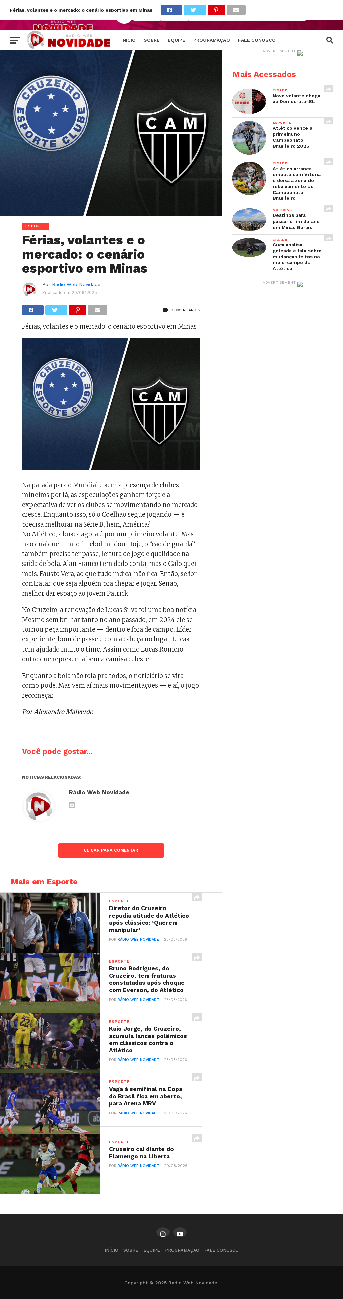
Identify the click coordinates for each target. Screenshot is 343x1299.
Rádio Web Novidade (76, 284)
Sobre (152, 40)
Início (128, 40)
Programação (211, 40)
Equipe (176, 40)
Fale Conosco (257, 40)
